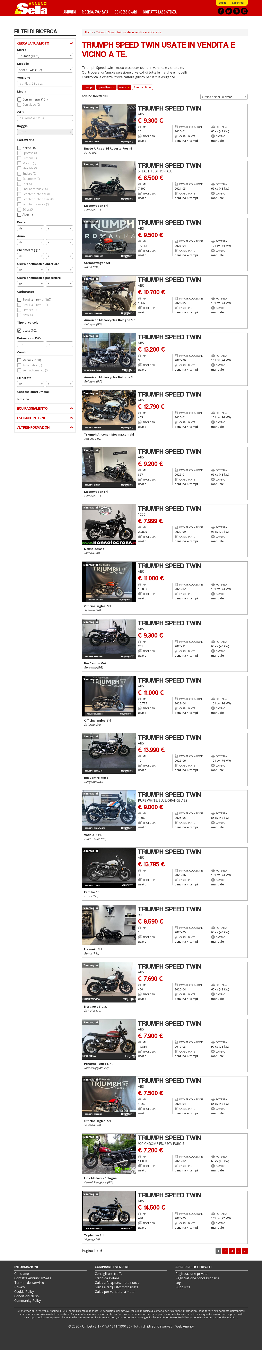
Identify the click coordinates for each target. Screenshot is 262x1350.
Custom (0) (30, 158)
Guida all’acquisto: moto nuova (117, 1283)
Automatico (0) (32, 365)
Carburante (25, 292)
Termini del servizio (29, 1283)
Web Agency (184, 1326)
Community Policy (27, 1301)
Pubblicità (182, 1287)
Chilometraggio (28, 250)
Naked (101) (30, 148)
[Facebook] (221, 11)
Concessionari (125, 12)
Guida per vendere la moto (114, 1292)
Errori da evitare (107, 1278)
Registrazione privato (191, 1274)
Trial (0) (27, 184)
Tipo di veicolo (27, 322)
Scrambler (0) (31, 179)
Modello (23, 64)
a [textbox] (49, 228)
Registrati (238, 2)
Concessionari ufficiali (33, 392)
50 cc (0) (28, 209)
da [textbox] (20, 228)
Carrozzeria (25, 140)
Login (222, 2)
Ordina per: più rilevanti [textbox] (217, 97)
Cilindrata (24, 378)
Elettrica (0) (30, 310)
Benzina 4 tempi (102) (37, 300)
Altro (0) (28, 315)
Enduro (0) (29, 173)
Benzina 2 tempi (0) (35, 305)
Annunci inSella (33, 8)
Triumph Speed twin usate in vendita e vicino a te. (129, 32)
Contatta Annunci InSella (32, 1278)
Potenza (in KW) (29, 338)
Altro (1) (28, 215)
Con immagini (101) (35, 99)
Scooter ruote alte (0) (36, 194)
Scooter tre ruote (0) (36, 204)
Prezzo (22, 222)
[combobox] (45, 56)
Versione (23, 77)
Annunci (69, 12)
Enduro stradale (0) (35, 189)
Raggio (22, 126)
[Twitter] (228, 11)
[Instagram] (244, 11)
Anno (21, 236)
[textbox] (45, 132)
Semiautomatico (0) (35, 370)
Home (89, 32)
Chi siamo (21, 1274)
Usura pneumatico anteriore (38, 264)
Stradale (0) (30, 168)
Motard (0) (29, 163)
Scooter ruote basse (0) (38, 199)
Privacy (19, 1287)
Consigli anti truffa (108, 1274)
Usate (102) (30, 330)
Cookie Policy (24, 1292)
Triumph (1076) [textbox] (29, 56)
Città (21, 112)
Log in (179, 1283)
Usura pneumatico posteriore (39, 278)
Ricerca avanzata (95, 12)
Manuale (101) (32, 360)
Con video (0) (31, 104)
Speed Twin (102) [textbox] (30, 70)
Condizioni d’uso (26, 1296)
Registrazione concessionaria (197, 1278)
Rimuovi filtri (142, 87)
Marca (21, 50)
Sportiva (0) (30, 153)
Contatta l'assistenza (160, 12)
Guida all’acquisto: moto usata (116, 1287)
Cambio (22, 352)
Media (21, 91)
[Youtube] (236, 11)
